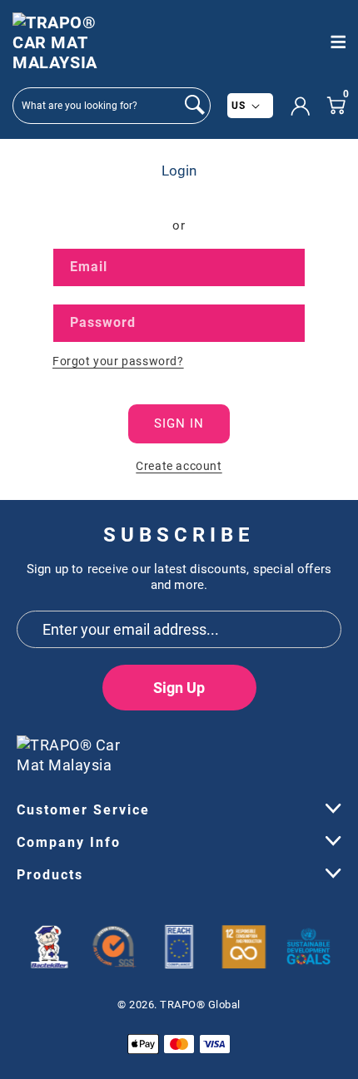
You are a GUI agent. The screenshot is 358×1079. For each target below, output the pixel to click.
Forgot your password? (118, 361)
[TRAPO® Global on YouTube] (301, 749)
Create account (178, 466)
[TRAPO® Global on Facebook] (270, 749)
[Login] (300, 106)
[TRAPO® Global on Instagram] (329, 749)
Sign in (179, 423)
